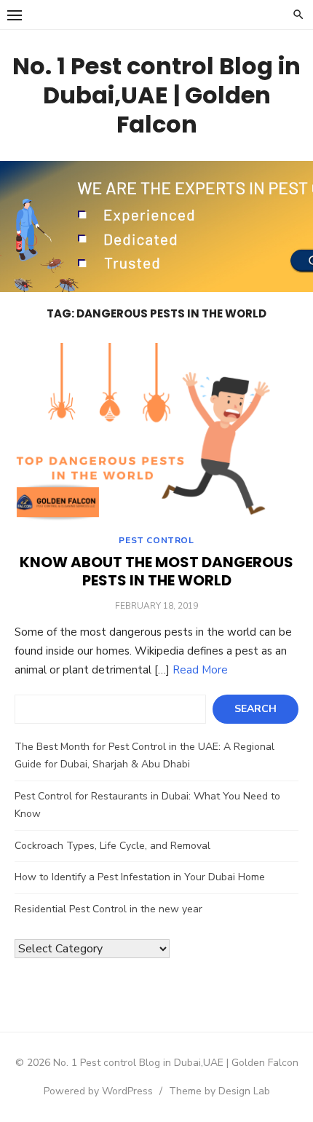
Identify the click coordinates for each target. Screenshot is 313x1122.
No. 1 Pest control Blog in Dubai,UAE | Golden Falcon (156, 95)
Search (255, 709)
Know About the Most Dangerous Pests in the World (156, 571)
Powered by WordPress (98, 1091)
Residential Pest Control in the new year (108, 909)
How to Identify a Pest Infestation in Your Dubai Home (140, 877)
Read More (200, 670)
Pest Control (156, 540)
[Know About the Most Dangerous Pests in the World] (156, 432)
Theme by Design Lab (219, 1091)
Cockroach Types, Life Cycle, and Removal (112, 846)
